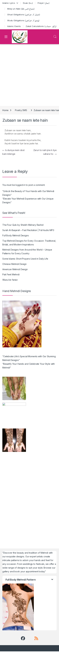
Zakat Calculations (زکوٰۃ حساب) (41, 26)
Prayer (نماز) (43, 3)
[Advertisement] (29, 75)
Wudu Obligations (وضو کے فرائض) (23, 20)
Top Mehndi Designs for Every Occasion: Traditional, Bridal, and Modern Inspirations (29, 242)
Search (55, 36)
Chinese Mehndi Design (14, 264)
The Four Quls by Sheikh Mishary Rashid (22, 225)
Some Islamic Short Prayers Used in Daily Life (25, 258)
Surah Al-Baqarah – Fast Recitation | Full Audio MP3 (28, 230)
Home (5, 110)
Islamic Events (14, 26)
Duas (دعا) (28, 3)
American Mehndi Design (15, 269)
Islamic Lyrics (8, 3)
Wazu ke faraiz (10, 279)
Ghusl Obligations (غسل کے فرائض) (23, 14)
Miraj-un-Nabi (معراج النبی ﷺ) (20, 8)
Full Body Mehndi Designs (15, 235)
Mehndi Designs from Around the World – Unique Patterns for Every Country (27, 251)
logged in (20, 185)
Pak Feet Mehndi (11, 274)
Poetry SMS (21, 110)
